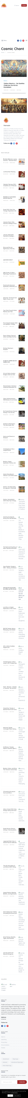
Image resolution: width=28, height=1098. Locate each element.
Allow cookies (17, 1095)
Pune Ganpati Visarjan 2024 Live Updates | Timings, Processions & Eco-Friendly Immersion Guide (10, 325)
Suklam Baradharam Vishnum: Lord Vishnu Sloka (10, 475)
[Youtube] (23, 41)
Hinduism (5, 1062)
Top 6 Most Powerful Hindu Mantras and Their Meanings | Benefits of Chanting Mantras (10, 312)
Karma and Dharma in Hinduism (9, 437)
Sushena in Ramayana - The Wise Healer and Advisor (9, 425)
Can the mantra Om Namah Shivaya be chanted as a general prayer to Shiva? (8, 954)
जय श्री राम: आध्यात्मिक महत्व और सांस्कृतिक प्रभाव (10, 361)
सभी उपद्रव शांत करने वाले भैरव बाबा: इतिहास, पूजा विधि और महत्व (9, 588)
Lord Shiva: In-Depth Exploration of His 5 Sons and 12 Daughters (9, 609)
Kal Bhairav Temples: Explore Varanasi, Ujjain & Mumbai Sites (9, 748)
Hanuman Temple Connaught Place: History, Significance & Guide (9, 729)
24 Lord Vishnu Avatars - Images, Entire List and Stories (9, 375)
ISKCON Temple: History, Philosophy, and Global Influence (9, 630)
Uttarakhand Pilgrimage (17, 1062)
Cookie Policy (14, 1092)
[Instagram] (21, 41)
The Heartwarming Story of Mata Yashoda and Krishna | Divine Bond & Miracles (10, 548)
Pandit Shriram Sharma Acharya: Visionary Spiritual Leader (10, 830)
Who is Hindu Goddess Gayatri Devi (9, 646)
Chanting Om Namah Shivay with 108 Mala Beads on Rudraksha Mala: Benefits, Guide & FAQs (10, 519)
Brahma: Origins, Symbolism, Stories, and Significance (9, 463)
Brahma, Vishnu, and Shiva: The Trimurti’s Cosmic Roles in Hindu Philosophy (10, 770)
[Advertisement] (14, 24)
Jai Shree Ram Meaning (9, 171)
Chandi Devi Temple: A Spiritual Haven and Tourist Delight (10, 709)
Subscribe (22, 1082)
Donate (24, 5)
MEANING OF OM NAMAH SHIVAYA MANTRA (9, 197)
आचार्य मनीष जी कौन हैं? (8, 260)
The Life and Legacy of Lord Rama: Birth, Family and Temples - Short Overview (9, 867)
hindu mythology (7, 1065)
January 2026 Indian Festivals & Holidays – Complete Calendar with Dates (9, 236)
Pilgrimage (15, 1059)
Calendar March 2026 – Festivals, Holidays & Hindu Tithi (10, 223)
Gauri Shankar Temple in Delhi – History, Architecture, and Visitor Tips (10, 568)
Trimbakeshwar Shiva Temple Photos (8, 449)
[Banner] (14, 105)
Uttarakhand (6, 1059)
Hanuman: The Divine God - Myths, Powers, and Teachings (10, 299)
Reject (10, 1095)
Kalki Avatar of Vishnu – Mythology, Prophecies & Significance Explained (9, 274)
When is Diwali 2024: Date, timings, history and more (10, 809)
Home (2, 52)
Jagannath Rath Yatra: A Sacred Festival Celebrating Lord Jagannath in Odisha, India (10, 843)
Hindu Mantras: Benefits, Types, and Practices (9, 937)
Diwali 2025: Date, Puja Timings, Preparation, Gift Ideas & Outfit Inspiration (9, 211)
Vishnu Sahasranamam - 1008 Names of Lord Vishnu (10, 399)
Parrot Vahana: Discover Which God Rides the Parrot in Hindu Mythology (10, 337)
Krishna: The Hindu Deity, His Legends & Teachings (9, 487)
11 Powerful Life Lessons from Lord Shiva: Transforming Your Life (9, 793)
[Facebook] (18, 41)
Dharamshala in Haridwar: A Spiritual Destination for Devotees (10, 387)
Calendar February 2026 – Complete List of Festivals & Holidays (9, 186)
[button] (4, 40)
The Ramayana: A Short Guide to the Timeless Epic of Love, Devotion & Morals (10, 663)
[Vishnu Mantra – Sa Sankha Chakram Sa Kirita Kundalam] (14, 68)
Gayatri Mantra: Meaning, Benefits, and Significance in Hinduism (9, 894)
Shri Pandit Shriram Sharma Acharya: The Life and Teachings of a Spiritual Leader (10, 413)
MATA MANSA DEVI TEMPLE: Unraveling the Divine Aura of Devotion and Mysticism (10, 913)
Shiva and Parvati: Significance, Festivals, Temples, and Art (9, 249)
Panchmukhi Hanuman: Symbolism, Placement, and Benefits (10, 286)
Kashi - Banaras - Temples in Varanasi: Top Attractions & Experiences (10, 688)
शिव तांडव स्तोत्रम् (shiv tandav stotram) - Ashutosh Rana (10, 159)
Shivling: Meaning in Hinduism (8, 348)
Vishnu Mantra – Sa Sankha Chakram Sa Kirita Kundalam (14, 85)
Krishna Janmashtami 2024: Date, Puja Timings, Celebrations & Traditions (9, 501)
